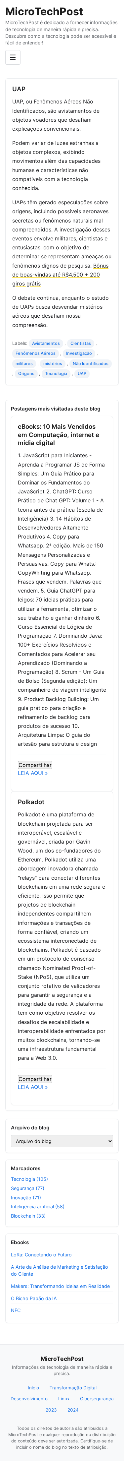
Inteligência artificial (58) (37, 1206)
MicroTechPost (44, 11)
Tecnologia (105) (29, 1179)
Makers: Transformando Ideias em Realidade (60, 1286)
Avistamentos (46, 343)
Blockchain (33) (28, 1216)
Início (33, 1387)
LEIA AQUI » (33, 773)
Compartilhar (35, 765)
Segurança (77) (27, 1188)
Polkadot (31, 802)
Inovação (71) (26, 1197)
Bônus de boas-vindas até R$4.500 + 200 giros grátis (60, 274)
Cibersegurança (97, 1398)
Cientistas (80, 343)
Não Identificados (90, 363)
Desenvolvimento (29, 1398)
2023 (51, 1410)
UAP (82, 373)
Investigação (79, 353)
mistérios (52, 363)
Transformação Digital (73, 1387)
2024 (73, 1410)
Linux (63, 1398)
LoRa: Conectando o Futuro (41, 1254)
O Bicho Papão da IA (34, 1298)
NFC (16, 1310)
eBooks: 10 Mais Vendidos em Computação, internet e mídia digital (58, 435)
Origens (26, 373)
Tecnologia (56, 373)
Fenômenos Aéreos (36, 353)
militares (24, 363)
